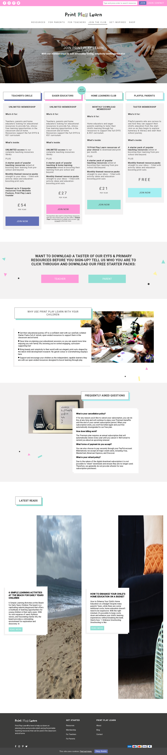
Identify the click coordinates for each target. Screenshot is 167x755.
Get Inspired (118, 22)
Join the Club (98, 22)
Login (150, 3)
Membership (71, 730)
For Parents (57, 22)
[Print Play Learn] (83, 19)
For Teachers (77, 22)
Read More (16, 629)
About (98, 725)
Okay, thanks (101, 751)
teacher (59, 278)
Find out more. (86, 751)
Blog (98, 730)
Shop (132, 22)
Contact (159, 3)
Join (142, 3)
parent (107, 278)
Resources (38, 22)
